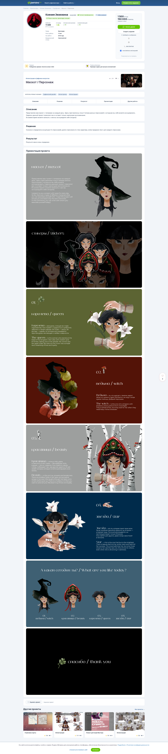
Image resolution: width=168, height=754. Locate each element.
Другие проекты (32, 709)
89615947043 (130, 46)
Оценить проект (34, 702)
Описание (35, 101)
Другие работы (132, 101)
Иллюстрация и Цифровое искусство (37, 78)
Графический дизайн (49, 94)
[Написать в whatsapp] (128, 38)
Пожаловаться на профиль (128, 56)
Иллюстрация (73, 94)
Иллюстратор (63, 94)
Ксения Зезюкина (57, 14)
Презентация (108, 101)
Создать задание (128, 31)
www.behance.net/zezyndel (130, 50)
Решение (60, 101)
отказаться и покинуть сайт (79, 750)
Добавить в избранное (129, 35)
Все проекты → (140, 709)
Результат (84, 101)
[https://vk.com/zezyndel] (128, 42)
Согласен (96, 750)
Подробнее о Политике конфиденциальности (133, 745)
